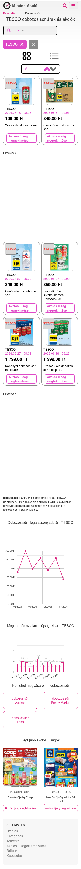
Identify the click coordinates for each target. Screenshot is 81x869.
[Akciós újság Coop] (20, 767)
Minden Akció (24, 5)
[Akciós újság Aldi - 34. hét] (61, 767)
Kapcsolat (14, 855)
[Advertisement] (40, 195)
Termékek (13, 840)
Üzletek (12, 830)
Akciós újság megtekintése (20, 808)
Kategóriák (14, 835)
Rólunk (11, 850)
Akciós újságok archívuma (26, 845)
